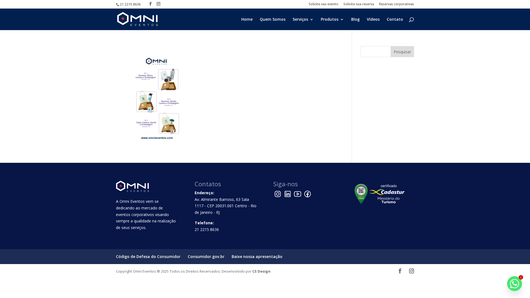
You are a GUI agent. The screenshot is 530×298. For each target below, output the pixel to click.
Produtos (329, 19)
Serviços (300, 19)
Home (247, 19)
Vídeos (373, 19)
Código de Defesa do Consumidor (148, 256)
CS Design (261, 271)
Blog (355, 19)
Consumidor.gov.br (206, 256)
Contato (395, 19)
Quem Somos (272, 19)
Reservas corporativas (396, 4)
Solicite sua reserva (358, 4)
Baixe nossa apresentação (257, 256)
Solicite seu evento (323, 4)
